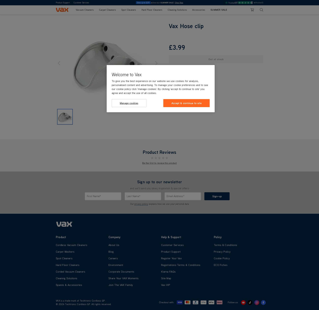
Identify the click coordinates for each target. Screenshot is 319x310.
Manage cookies (129, 103)
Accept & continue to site (186, 103)
